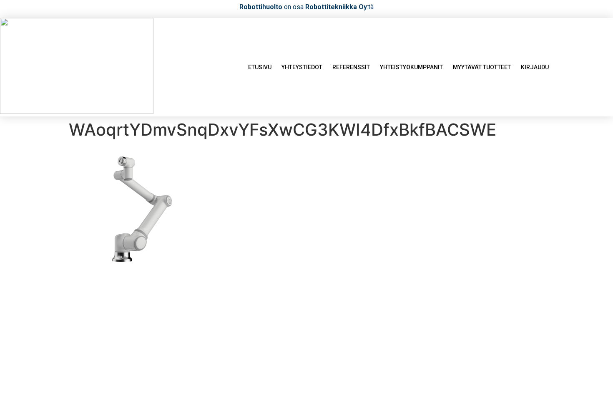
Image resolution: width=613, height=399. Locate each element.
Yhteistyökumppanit (411, 67)
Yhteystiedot (301, 67)
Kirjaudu (535, 67)
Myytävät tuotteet (482, 67)
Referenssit (351, 67)
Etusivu (259, 67)
